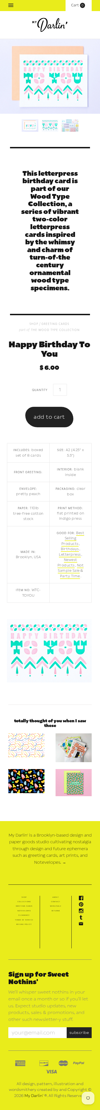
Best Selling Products (72, 538)
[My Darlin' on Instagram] (82, 912)
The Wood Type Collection (55, 330)
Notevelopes (24, 911)
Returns (56, 911)
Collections (24, 902)
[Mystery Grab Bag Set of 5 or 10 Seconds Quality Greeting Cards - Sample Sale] (73, 747)
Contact (55, 902)
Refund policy (24, 924)
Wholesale (55, 906)
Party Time (70, 576)
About (55, 897)
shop (33, 324)
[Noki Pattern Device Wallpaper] (26, 781)
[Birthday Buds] (73, 782)
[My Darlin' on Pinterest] (82, 905)
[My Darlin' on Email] (82, 925)
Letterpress (70, 554)
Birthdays (70, 549)
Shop (24, 897)
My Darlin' (33, 1095)
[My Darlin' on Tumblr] (82, 918)
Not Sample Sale (71, 568)
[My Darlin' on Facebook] (82, 899)
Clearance (24, 915)
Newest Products (67, 563)
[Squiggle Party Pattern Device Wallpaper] (26, 745)
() (78, 5)
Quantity (40, 389)
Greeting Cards (55, 324)
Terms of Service (24, 920)
